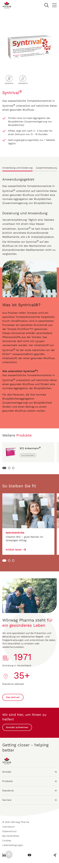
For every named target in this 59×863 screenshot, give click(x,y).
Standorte (8, 790)
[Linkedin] (4, 855)
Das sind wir (13, 697)
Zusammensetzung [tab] (46, 167)
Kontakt (6, 771)
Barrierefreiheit (10, 836)
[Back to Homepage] (6, 5)
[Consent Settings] (9, 854)
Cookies (6, 840)
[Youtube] (29, 855)
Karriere (6, 800)
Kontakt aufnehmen (17, 727)
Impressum (8, 826)
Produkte (7, 781)
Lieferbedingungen (12, 845)
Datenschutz (9, 831)
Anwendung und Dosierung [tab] (17, 167)
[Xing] (54, 855)
